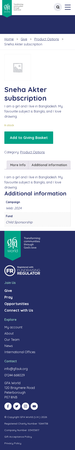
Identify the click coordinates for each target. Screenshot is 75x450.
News (8, 346)
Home (9, 39)
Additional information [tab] (49, 165)
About (9, 333)
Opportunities (16, 303)
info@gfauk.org (16, 369)
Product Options (46, 39)
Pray (8, 297)
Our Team (11, 340)
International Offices (19, 352)
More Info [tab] (18, 165)
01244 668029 (14, 375)
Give (24, 39)
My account (13, 327)
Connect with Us (18, 310)
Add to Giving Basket (29, 137)
